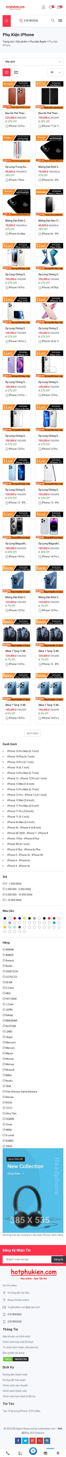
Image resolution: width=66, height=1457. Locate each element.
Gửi (33, 769)
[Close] (61, 672)
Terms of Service (35, 760)
